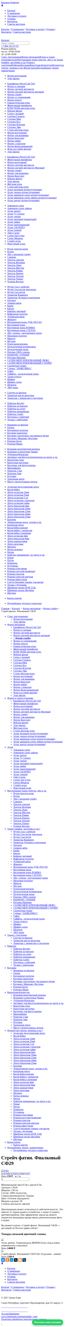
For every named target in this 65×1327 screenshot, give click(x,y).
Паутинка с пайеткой (18, 417)
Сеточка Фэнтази (16, 124)
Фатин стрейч (14, 94)
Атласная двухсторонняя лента (23, 487)
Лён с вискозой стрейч (19, 254)
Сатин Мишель (15, 238)
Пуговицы (12, 566)
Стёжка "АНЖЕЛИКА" (19, 368)
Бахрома (11, 519)
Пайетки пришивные (18, 411)
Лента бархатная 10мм (18, 508)
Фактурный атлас (16, 243)
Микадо (11, 338)
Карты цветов (14, 598)
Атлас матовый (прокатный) (22, 219)
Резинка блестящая (17, 568)
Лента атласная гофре (18, 503)
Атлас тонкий (14, 230)
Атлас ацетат (14, 211)
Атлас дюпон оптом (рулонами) (23, 192)
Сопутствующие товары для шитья (25, 582)
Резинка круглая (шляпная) (21, 571)
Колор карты (30, 68)
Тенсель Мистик (15, 268)
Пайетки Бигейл (15, 403)
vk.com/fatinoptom (10, 1313)
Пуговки (11, 476)
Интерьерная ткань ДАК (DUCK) (24, 322)
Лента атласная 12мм (18, 492)
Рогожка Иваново (16, 357)
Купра (10, 251)
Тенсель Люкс (14, 265)
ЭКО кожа (12, 387)
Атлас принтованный (18, 224)
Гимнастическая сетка (18, 102)
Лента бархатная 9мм (18, 538)
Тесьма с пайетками (17, 419)
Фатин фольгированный (19, 146)
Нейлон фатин (14, 111)
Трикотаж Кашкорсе (17, 295)
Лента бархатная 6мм (18, 506)
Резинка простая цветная (20, 576)
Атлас (14, 59)
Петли (10, 560)
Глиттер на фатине (16, 392)
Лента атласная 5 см (17, 497)
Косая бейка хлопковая (19, 533)
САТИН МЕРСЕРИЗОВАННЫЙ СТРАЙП (29, 363)
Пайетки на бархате (17, 406)
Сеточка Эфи (14, 127)
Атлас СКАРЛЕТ (16, 227)
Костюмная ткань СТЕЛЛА (21, 330)
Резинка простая (15, 574)
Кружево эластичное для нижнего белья (28, 435)
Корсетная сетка (15, 460)
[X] (16, 1260)
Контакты (12, 21)
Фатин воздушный (17, 75)
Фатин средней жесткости (20, 89)
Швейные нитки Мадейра (20, 590)
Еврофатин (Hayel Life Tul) (21, 83)
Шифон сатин (14, 382)
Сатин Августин (15, 235)
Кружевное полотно (17, 430)
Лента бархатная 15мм (18, 511)
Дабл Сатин (13, 233)
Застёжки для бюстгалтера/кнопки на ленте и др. (32, 457)
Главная (5, 608)
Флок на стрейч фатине (19, 149)
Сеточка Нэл (13, 121)
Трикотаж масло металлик (20, 395)
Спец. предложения (11, 57)
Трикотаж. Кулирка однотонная (23, 297)
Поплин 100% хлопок (18, 352)
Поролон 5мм (14, 473)
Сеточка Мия (14, 119)
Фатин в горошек (16, 86)
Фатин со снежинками (19, 97)
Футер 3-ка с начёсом (18, 286)
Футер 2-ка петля (16, 292)
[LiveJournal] (24, 1260)
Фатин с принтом (16, 143)
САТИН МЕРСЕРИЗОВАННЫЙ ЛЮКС (28, 360)
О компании (13, 13)
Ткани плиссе (14, 376)
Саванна (11, 257)
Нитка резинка (15, 549)
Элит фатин (13, 78)
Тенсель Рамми (15, 270)
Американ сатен (15, 205)
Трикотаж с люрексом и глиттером (25, 398)
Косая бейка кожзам (17, 527)
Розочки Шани (15, 444)
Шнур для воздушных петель (22, 481)
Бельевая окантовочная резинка (23, 449)
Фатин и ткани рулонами (20, 698)
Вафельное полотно (17, 314)
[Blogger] (20, 1260)
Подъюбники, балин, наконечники (25, 1147)
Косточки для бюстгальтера (21, 465)
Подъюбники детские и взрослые (24, 603)
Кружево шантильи (17, 433)
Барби (10, 306)
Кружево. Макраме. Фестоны (22, 438)
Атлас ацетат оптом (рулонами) (23, 200)
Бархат (10, 308)
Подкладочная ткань (17, 349)
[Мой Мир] (11, 1260)
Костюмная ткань (16, 325)
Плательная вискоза (17, 344)
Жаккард (11, 319)
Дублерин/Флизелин (17, 454)
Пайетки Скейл (15, 414)
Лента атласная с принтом (20, 500)
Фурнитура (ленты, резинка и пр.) (24, 1030)
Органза (11, 300)
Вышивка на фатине (17, 424)
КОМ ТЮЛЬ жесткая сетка (21, 108)
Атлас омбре (13, 222)
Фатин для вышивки (18, 135)
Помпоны (12, 563)
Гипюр (10, 427)
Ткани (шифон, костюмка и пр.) (23, 829)
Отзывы (11, 18)
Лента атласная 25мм (18, 495)
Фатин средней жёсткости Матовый (25, 167)
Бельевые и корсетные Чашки (22, 451)
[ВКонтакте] (3, 1260)
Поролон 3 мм (14, 470)
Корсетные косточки (17, 462)
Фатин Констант (15, 138)
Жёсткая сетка (14, 184)
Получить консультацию (47, 1322)
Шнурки (11, 593)
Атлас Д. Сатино (15, 213)
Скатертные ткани (16, 365)
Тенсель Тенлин (15, 276)
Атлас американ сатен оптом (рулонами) (28, 195)
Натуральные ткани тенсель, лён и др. (37, 59)
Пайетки (16, 65)
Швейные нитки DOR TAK (21, 587)
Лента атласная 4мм (17, 536)
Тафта (10, 371)
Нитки (10, 552)
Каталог (11, 10)
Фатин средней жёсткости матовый (25, 92)
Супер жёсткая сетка (18, 130)
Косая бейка (13, 489)
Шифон (11, 379)
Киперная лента (15, 525)
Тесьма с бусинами (17, 585)
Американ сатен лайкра (19, 208)
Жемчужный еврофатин (19, 105)
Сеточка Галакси (16, 116)
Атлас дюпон (14, 216)
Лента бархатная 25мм (18, 516)
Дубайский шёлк (16, 316)
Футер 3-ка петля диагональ (21, 289)
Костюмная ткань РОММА (21, 327)
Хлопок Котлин (15, 281)
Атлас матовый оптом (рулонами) (24, 189)
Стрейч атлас (14, 241)
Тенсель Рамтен (15, 273)
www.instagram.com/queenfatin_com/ (19, 1316)
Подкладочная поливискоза (21, 346)
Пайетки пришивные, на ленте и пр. (26, 555)
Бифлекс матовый (16, 311)
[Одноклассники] (7, 1260)
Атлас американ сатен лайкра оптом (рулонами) (32, 197)
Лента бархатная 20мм (18, 514)
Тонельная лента (15, 479)
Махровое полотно (17, 335)
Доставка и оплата (16, 16)
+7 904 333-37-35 (10, 46)
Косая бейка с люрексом (19, 530)
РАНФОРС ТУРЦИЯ (18, 355)
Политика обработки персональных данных (24, 1319)
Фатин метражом (30, 57)
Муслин (11, 341)
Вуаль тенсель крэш (17, 249)
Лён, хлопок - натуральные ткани (24, 333)
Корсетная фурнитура (41, 65)
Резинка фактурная (17, 579)
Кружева (25, 65)
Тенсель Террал (15, 279)
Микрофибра (14, 468)
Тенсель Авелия (15, 259)
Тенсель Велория (16, 262)
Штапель (11, 385)
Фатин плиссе (14, 100)
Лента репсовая (15, 544)
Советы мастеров (16, 24)
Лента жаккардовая (17, 541)
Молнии (11, 546)
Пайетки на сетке (16, 408)
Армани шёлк (14, 303)
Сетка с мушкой (15, 113)
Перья (10, 557)
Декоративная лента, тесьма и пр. (24, 522)
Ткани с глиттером (17, 935)
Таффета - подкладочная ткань (23, 374)
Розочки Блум (14, 441)
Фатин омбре (14, 141)
